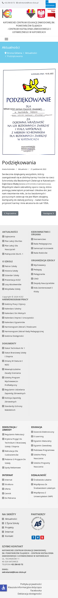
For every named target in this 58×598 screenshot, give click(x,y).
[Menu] (6, 39)
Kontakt (9, 536)
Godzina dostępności (14, 336)
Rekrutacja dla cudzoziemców (11, 453)
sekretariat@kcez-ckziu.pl (28, 3)
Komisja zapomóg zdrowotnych (13, 400)
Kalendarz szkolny (13, 308)
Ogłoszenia (10, 236)
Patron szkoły (11, 266)
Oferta (8, 489)
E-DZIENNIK (50, 4)
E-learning (39, 436)
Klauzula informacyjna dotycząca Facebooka (25, 589)
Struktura (9, 484)
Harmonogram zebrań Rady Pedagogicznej (24, 331)
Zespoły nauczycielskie (44, 283)
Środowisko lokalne (42, 480)
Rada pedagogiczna (43, 243)
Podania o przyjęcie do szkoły (15, 461)
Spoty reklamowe (13, 467)
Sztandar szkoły (12, 275)
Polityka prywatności (31, 584)
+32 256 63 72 (9, 3)
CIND (36, 278)
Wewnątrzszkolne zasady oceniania (13, 371)
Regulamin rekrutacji (14, 434)
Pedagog (38, 269)
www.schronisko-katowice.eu (35, 183)
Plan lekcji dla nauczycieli (11, 247)
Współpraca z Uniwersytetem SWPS (43, 494)
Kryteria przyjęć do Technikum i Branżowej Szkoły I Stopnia (15, 443)
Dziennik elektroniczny (44, 432)
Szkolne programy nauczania (42, 465)
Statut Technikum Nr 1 (15, 348)
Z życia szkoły (12, 523)
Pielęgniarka (39, 274)
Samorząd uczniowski (43, 248)
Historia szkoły (11, 270)
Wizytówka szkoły (12, 289)
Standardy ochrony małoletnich (13, 408)
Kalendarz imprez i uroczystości (19, 317)
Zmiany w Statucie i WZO (14, 363)
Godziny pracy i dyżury (15, 304)
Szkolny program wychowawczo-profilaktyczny (12, 381)
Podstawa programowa (44, 450)
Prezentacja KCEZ (13, 280)
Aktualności (22, 169)
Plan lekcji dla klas (13, 241)
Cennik (8, 493)
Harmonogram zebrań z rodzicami (20, 327)
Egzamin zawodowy (43, 445)
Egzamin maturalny (42, 441)
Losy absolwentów (13, 284)
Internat (8, 480)
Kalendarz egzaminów (15, 322)
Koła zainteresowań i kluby (43, 289)
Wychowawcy (40, 265)
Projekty (9, 527)
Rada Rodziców (40, 253)
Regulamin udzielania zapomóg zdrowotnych (15, 391)
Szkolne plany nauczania (40, 456)
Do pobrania (10, 498)
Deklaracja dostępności (30, 593)
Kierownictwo (40, 239)
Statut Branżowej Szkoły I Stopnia (15, 354)
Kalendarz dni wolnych (15, 313)
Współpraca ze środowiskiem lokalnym (44, 486)
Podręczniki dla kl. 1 (14, 254)
